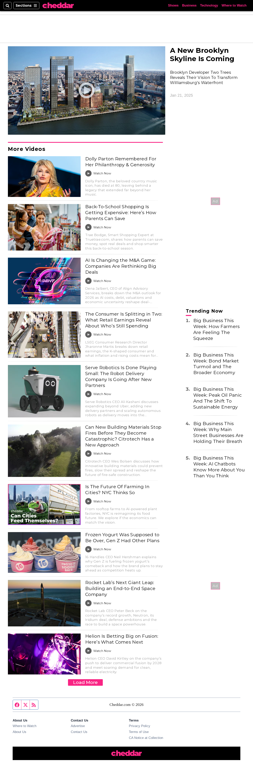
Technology (209, 5)
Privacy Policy (139, 726)
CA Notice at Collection (146, 738)
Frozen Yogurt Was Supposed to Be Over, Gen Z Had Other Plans (122, 537)
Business (189, 5)
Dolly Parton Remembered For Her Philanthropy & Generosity (120, 161)
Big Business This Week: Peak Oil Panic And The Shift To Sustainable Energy (217, 398)
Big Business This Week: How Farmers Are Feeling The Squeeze (216, 329)
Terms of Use (139, 732)
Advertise (78, 726)
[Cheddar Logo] (58, 5)
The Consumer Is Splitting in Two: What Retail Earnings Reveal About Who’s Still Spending (123, 320)
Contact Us (79, 732)
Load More (85, 682)
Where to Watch (234, 5)
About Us (19, 732)
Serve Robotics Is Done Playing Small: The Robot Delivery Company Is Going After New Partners (121, 376)
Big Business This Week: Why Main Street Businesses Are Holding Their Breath (218, 432)
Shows (173, 5)
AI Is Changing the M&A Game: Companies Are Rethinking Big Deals (120, 266)
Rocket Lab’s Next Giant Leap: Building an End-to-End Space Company (120, 588)
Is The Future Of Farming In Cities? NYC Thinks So (117, 489)
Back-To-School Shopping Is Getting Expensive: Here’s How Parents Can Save (120, 212)
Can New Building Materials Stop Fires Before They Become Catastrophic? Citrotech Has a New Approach (123, 436)
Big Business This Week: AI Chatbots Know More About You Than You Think (219, 467)
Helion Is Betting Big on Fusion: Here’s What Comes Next (121, 639)
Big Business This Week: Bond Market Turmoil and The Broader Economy (216, 363)
